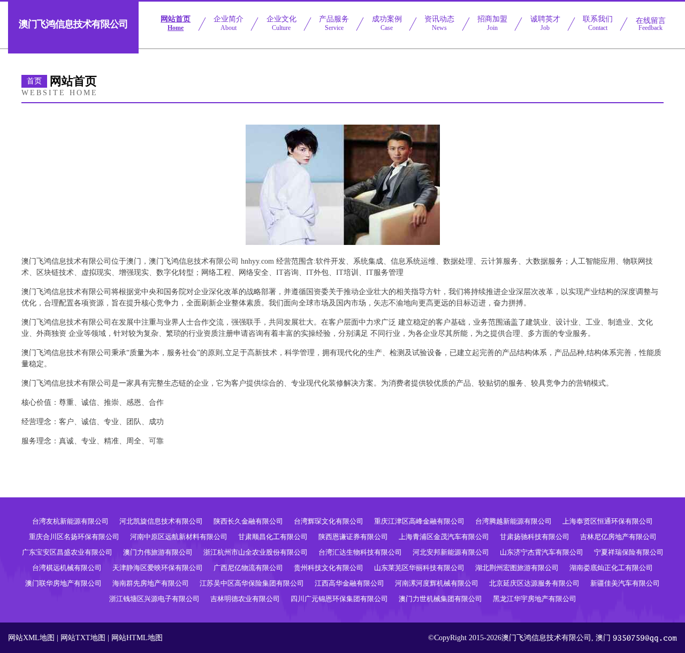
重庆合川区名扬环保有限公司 (74, 536)
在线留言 (651, 24)
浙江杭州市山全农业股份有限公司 (255, 552)
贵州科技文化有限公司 (328, 567)
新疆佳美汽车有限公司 (625, 583)
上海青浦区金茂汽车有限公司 (444, 536)
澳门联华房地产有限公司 (63, 583)
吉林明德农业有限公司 (245, 598)
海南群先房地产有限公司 (150, 583)
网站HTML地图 (137, 638)
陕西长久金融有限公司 (248, 521)
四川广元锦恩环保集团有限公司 (339, 598)
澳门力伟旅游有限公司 (158, 552)
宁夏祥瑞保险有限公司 (629, 552)
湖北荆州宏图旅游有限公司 (517, 567)
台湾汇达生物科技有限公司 (360, 552)
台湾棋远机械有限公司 (67, 567)
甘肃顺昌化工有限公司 (273, 536)
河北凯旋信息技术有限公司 (161, 521)
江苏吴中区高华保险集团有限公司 (252, 583)
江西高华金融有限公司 (349, 583)
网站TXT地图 (82, 638)
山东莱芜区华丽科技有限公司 (419, 567)
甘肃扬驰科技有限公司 (534, 536)
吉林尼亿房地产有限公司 (618, 536)
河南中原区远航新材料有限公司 (178, 536)
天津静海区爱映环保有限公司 (157, 567)
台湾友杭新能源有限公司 (70, 521)
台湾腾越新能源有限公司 (513, 521)
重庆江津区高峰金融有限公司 (419, 521)
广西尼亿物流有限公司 (248, 567)
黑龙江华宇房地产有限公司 (534, 598)
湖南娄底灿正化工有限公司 (611, 567)
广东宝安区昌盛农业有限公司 (67, 552)
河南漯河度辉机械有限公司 (436, 583)
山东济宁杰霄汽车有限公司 (541, 552)
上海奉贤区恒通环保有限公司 (607, 521)
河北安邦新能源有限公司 (451, 552)
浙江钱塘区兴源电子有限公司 (154, 598)
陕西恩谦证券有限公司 (353, 536)
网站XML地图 (31, 638)
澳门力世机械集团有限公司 (440, 598)
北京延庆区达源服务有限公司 (534, 583)
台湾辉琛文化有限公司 (328, 521)
